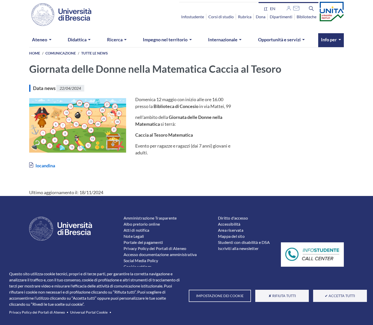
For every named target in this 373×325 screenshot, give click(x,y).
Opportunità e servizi (279, 39)
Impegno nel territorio (165, 39)
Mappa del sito (231, 236)
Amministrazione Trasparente (150, 217)
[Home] (58, 14)
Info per (329, 39)
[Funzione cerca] (311, 8)
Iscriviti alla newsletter (238, 248)
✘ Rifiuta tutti (282, 296)
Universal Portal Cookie (89, 312)
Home (34, 53)
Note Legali (134, 236)
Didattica (77, 39)
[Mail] (296, 7)
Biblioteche (306, 16)
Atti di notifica (136, 230)
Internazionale (223, 39)
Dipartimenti (281, 16)
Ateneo (39, 39)
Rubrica (244, 16)
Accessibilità (229, 224)
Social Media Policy (141, 260)
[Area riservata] (289, 7)
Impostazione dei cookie (220, 296)
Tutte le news (94, 53)
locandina (45, 165)
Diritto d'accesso (233, 217)
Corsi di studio (221, 16)
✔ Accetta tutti (340, 296)
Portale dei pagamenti (143, 242)
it (265, 8)
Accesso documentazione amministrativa (160, 254)
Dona (260, 16)
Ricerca (115, 39)
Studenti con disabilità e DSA (244, 242)
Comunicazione (60, 53)
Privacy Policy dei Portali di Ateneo (37, 312)
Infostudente (192, 16)
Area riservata (230, 230)
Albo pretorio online (142, 224)
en (272, 8)
